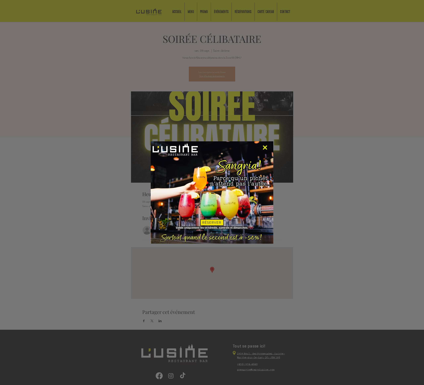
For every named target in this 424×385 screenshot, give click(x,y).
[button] (265, 147)
